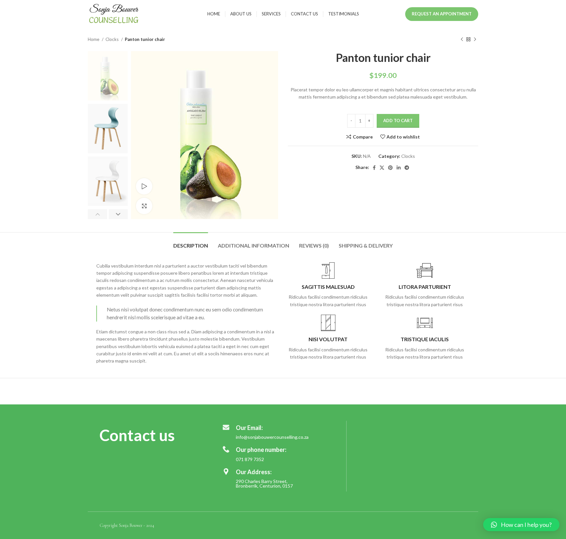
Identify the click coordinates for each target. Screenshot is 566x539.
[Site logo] (114, 13)
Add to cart (398, 120)
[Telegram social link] (407, 167)
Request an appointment (442, 13)
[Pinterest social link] (390, 167)
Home (94, 39)
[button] (521, 524)
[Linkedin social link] (399, 167)
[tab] (190, 242)
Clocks (112, 39)
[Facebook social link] (374, 167)
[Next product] (475, 39)
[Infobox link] (328, 285)
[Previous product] (462, 39)
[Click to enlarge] (144, 206)
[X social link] (382, 167)
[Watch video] (144, 186)
